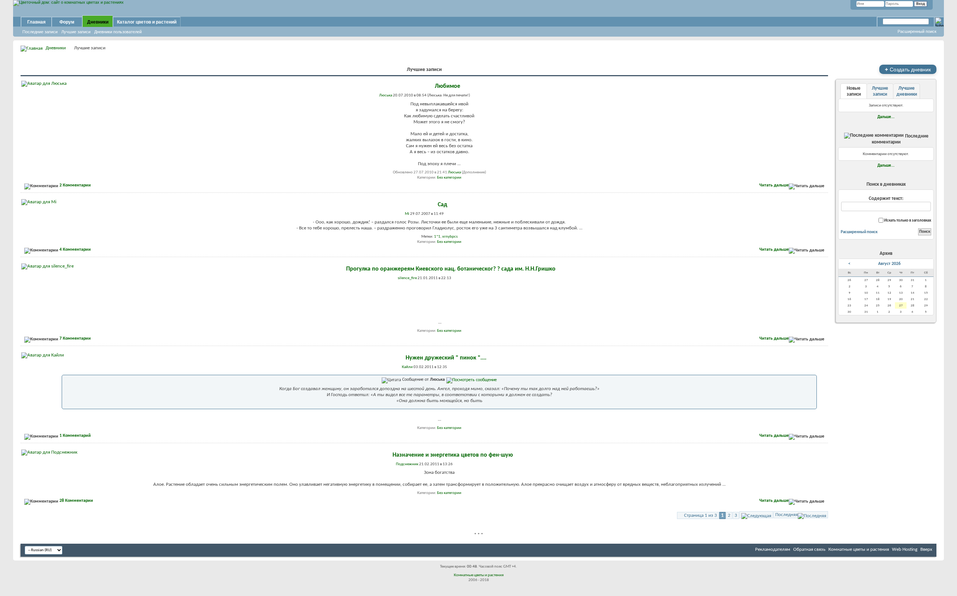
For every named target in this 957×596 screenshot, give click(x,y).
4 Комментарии (75, 249)
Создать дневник (908, 69)
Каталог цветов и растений (146, 22)
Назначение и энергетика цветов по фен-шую (453, 455)
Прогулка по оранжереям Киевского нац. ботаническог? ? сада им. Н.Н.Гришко (451, 269)
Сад (442, 205)
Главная (36, 22)
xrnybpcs (450, 237)
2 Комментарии (75, 185)
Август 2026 (889, 264)
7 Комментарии (75, 338)
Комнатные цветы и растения (858, 549)
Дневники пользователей (118, 32)
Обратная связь (809, 549)
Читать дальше (774, 185)
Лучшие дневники (906, 91)
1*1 (437, 237)
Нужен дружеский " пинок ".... (446, 358)
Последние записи (40, 32)
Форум (66, 22)
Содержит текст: (886, 198)
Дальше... (886, 117)
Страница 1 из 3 (700, 515)
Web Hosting (904, 549)
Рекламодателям (772, 549)
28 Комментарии (76, 500)
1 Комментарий (75, 435)
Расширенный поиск (917, 31)
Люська (454, 172)
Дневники (97, 22)
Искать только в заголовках (907, 221)
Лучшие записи (75, 32)
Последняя (786, 514)
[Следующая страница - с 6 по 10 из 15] (756, 514)
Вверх (926, 549)
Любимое (447, 86)
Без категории (449, 178)
